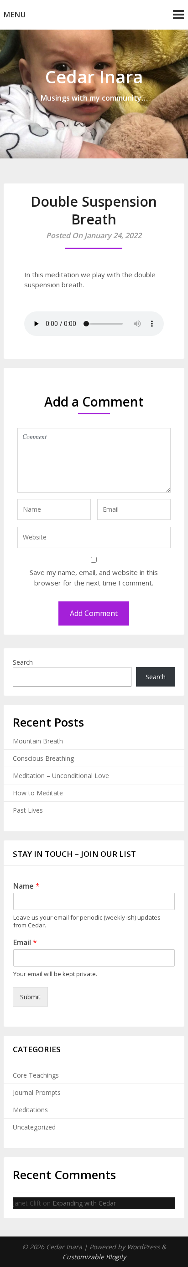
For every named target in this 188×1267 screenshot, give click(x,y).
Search (23, 662)
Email (25, 942)
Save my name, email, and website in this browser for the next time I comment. (94, 577)
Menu (15, 15)
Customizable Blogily (94, 1256)
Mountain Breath (38, 741)
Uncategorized (34, 1127)
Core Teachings (36, 1075)
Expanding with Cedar (84, 1203)
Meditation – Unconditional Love (61, 775)
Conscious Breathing (43, 758)
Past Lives (28, 810)
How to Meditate (38, 793)
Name (26, 886)
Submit (30, 996)
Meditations (30, 1109)
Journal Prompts (37, 1092)
